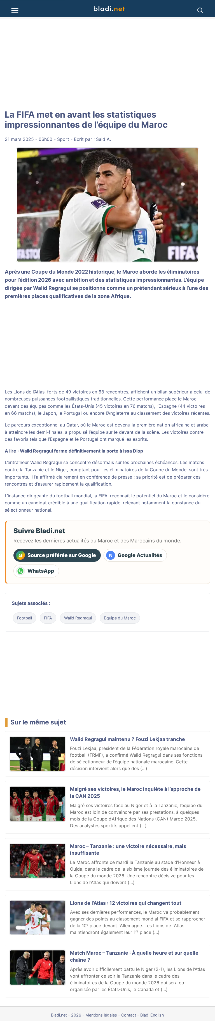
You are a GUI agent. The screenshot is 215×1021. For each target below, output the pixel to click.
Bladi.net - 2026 (66, 1015)
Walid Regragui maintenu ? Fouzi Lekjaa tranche (127, 739)
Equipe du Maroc (120, 618)
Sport (63, 139)
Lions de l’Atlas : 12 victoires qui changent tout (125, 903)
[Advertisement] (107, 64)
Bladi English (152, 1015)
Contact (128, 1015)
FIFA (48, 618)
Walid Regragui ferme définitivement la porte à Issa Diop (81, 451)
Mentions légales (101, 1015)
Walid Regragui (78, 618)
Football (24, 618)
